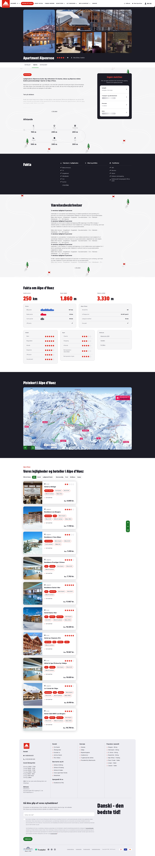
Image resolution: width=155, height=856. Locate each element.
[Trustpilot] (40, 849)
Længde (104, 88)
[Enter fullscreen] (128, 530)
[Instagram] (52, 849)
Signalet (103, 341)
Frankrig (82, 58)
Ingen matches (114, 77)
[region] (105, 507)
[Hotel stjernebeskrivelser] (67, 57)
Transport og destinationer (109, 96)
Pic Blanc (103, 345)
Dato (103, 111)
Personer (104, 103)
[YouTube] (55, 849)
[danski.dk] (26, 746)
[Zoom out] (128, 526)
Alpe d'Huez (76, 58)
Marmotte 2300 (105, 336)
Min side (149, 3)
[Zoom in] (128, 522)
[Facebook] (48, 849)
